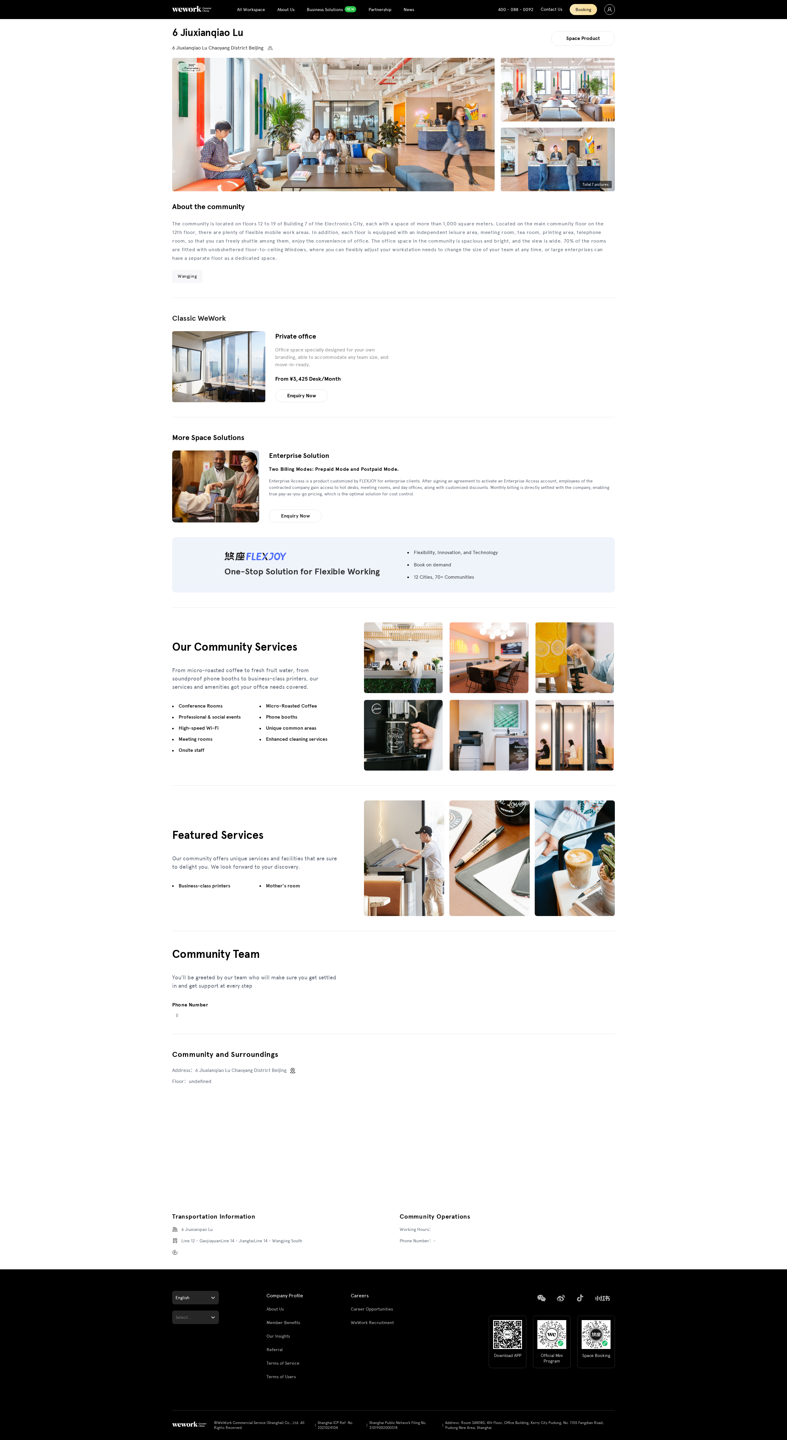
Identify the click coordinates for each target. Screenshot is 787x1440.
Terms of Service (283, 1363)
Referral (275, 1349)
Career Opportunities (372, 1309)
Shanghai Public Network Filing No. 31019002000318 (398, 1425)
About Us (275, 1309)
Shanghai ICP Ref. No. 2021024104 (336, 1425)
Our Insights (278, 1336)
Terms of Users (281, 1376)
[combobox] (176, 1298)
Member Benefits (283, 1322)
